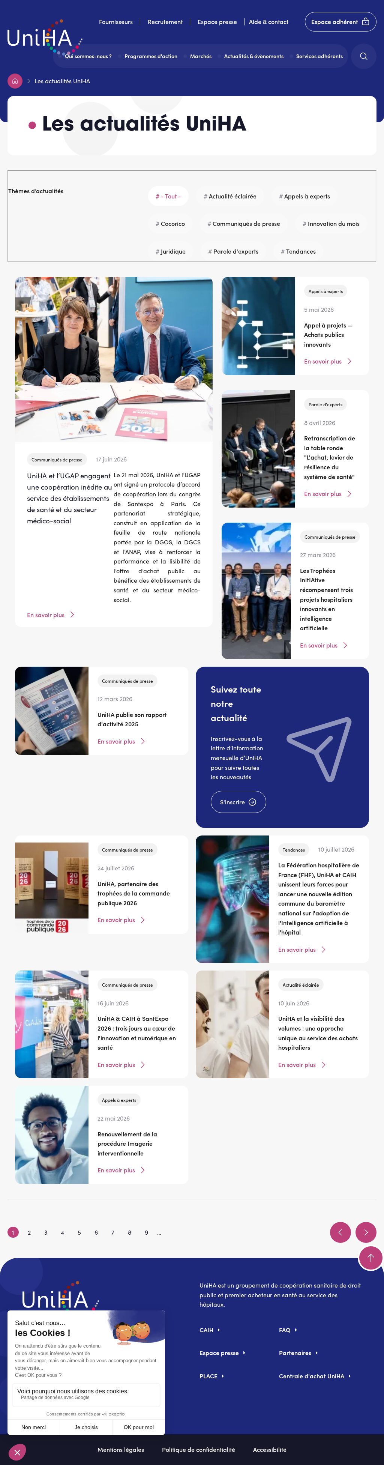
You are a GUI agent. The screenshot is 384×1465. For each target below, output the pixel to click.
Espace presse (217, 21)
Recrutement (165, 21)
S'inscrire (232, 802)
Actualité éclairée (232, 196)
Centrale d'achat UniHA (311, 1376)
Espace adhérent (334, 21)
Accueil (15, 81)
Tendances (301, 251)
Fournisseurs (116, 21)
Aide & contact (268, 21)
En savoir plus (45, 614)
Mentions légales (121, 1449)
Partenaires (295, 1352)
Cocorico (173, 223)
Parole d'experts (235, 251)
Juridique (173, 251)
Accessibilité (269, 1449)
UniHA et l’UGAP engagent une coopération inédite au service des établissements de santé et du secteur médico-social (69, 498)
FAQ (285, 1329)
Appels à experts (307, 196)
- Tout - (171, 196)
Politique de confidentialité (198, 1449)
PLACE (209, 1376)
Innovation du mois (334, 223)
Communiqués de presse (246, 223)
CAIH (206, 1329)
